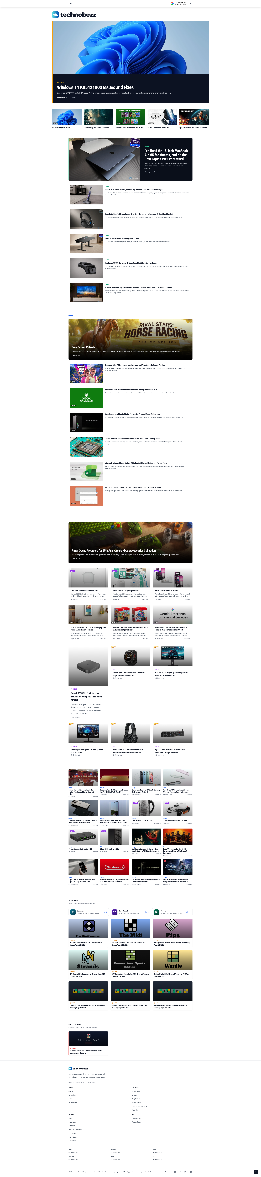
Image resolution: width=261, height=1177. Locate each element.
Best (70, 1099)
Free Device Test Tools (139, 1106)
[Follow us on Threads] (185, 1172)
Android (134, 1095)
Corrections (73, 1137)
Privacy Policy (136, 1118)
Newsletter (72, 1141)
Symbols (135, 1110)
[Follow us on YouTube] (190, 1172)
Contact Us (72, 1122)
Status (71, 1091)
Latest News (72, 1095)
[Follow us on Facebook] (175, 1172)
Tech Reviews (73, 1102)
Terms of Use (136, 1122)
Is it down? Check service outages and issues (83, 1027)
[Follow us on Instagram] (180, 1172)
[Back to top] (256, 1172)
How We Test (73, 1133)
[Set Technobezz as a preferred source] (178, 3)
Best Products (136, 1102)
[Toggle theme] (190, 3)
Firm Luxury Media (108, 1172)
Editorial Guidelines (75, 1129)
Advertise (72, 1126)
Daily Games (136, 1099)
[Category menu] (71, 3)
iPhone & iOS (136, 1091)
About (70, 1118)
